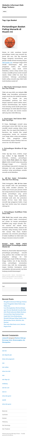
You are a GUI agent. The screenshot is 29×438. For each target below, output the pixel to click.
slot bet (4, 351)
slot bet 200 (5, 387)
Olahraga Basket (10, 276)
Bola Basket (19, 275)
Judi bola (5, 414)
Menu (4, 11)
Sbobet (4, 418)
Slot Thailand (6, 429)
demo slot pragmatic (8, 359)
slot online (5, 367)
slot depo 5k (5, 379)
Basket (13, 275)
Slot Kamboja (6, 425)
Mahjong (5, 421)
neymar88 (5, 338)
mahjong (5, 383)
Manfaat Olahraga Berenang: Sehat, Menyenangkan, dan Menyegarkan (14, 340)
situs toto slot (6, 371)
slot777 (4, 392)
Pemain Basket (18, 276)
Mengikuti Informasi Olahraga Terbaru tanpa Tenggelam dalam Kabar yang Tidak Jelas (15, 304)
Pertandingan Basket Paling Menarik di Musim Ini (13, 29)
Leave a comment (18, 278)
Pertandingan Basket (7, 278)
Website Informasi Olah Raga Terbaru (12, 6)
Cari (3, 286)
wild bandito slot (7, 62)
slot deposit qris (7, 355)
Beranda (4, 411)
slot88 (4, 400)
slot (3, 363)
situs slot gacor (6, 396)
